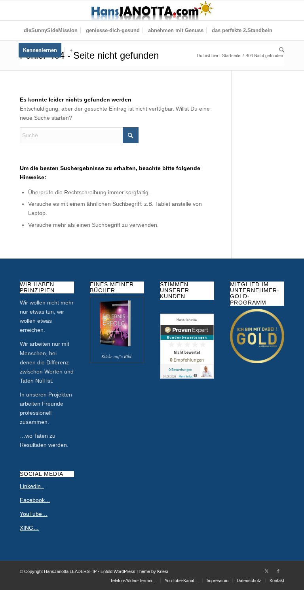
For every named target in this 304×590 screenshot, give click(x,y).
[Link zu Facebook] (278, 571)
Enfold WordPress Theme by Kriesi (134, 571)
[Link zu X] (266, 571)
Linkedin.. (32, 486)
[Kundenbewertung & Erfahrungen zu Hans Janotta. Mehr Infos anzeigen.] (187, 377)
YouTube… (34, 514)
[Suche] (279, 50)
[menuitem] (51, 30)
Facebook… (35, 500)
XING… (29, 528)
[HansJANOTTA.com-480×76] (152, 10)
